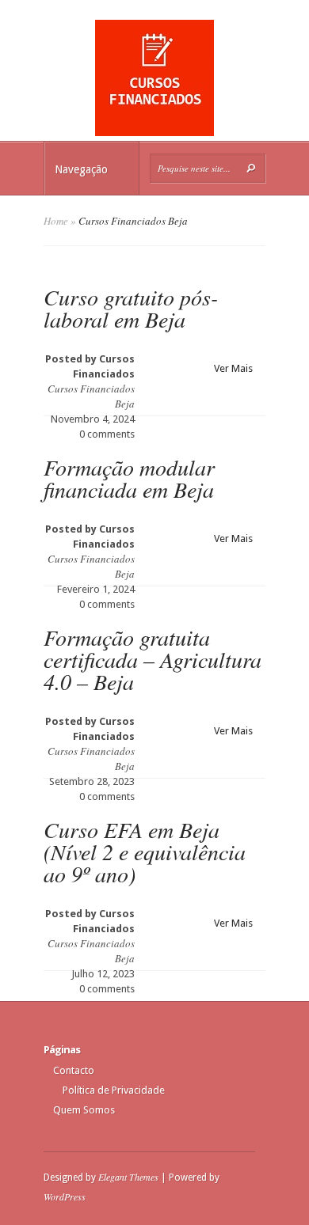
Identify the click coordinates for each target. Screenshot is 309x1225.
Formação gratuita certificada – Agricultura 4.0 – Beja (152, 659)
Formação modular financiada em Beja (129, 478)
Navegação (81, 169)
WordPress (65, 1196)
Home (56, 221)
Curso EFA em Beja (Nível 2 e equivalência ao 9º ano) (145, 851)
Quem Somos (84, 1110)
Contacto (73, 1070)
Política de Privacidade (114, 1090)
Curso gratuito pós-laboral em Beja (131, 308)
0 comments (107, 434)
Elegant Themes (128, 1176)
